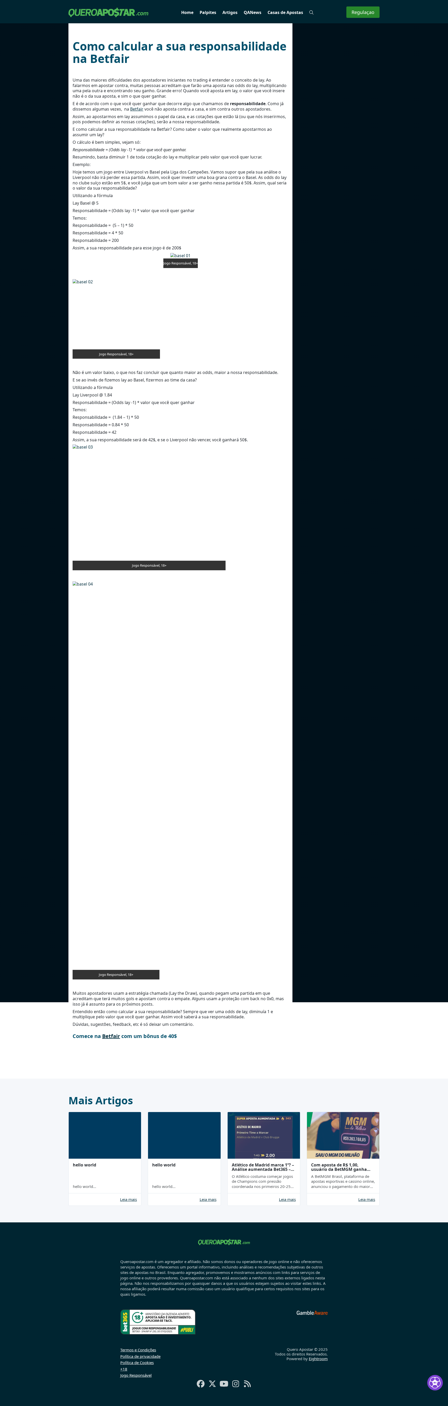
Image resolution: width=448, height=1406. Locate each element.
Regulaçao (363, 12)
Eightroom (318, 1358)
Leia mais (128, 1199)
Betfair (136, 109)
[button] (311, 12)
